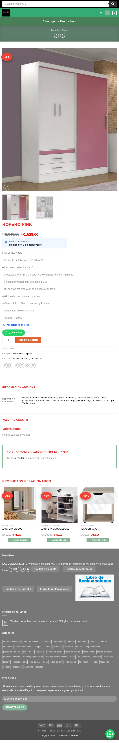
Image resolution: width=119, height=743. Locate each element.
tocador (94, 662)
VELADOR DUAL (89, 529)
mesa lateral (88, 652)
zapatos (39, 667)
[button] (107, 13)
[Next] (110, 119)
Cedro (103, 397)
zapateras (17, 667)
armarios (24, 358)
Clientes (61, 731)
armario (15, 358)
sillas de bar (56, 662)
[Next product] (56, 35)
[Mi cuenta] (101, 12)
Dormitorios (55, 30)
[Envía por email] (21, 365)
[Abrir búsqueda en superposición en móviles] (59, 4)
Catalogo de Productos (58, 21)
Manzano (52, 397)
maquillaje (41, 652)
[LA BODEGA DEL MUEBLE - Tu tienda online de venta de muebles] (6, 12)
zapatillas (28, 667)
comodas (70, 641)
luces (31, 652)
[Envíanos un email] (22, 569)
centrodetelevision (11, 641)
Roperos (65, 30)
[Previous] (8, 119)
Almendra (35, 397)
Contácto (71, 731)
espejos (37, 646)
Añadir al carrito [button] (20, 540)
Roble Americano (67, 397)
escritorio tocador (23, 646)
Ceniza (55, 400)
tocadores (104, 662)
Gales (48, 400)
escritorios (8, 646)
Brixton (63, 400)
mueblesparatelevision (33, 657)
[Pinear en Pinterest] (27, 365)
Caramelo (39, 400)
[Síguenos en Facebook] (11, 569)
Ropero (6, 662)
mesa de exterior (72, 652)
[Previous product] (62, 35)
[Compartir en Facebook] (10, 365)
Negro (89, 400)
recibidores (108, 657)
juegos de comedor (11, 652)
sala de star (35, 662)
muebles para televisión (56, 657)
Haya (96, 397)
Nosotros (42, 731)
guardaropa (34, 358)
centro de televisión (31, 641)
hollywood (68, 646)
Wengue (72, 400)
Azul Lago (109, 400)
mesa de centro (55, 652)
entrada (92, 641)
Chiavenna (27, 400)
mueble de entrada (11, 657)
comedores (59, 641)
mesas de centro (104, 652)
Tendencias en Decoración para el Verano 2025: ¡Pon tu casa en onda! (49, 621)
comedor (47, 641)
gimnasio (57, 646)
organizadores (84, 657)
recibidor (97, 657)
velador (6, 667)
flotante (47, 646)
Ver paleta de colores (17, 325)
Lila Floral (98, 400)
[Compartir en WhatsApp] (5, 365)
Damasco (81, 397)
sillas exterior (70, 662)
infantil (79, 646)
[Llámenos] (28, 569)
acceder (19, 458)
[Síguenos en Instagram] (16, 569)
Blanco (25, 397)
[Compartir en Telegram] (33, 365)
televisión (83, 662)
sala (25, 662)
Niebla (44, 397)
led (24, 652)
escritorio (103, 641)
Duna (89, 397)
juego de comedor (93, 646)
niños (72, 657)
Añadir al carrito (28, 340)
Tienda (51, 731)
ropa (42, 358)
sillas (45, 662)
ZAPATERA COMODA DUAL (55, 529)
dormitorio (82, 641)
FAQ (79, 731)
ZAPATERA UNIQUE (12, 529)
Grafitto (81, 400)
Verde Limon (28, 403)
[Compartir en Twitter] (16, 365)
